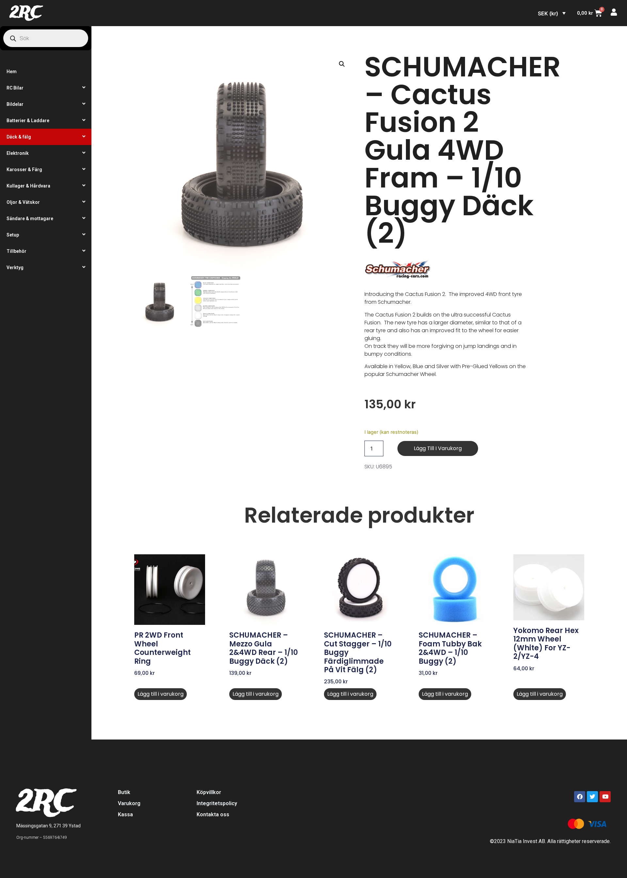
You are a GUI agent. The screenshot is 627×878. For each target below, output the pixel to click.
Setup (13, 234)
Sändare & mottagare (30, 218)
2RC (25, 13)
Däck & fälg (19, 136)
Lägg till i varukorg (438, 448)
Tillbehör (16, 251)
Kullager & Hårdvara (28, 185)
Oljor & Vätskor (23, 202)
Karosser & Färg (24, 169)
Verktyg (15, 267)
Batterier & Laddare (28, 120)
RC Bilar (15, 87)
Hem (12, 71)
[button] (342, 64)
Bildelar (15, 104)
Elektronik (18, 153)
